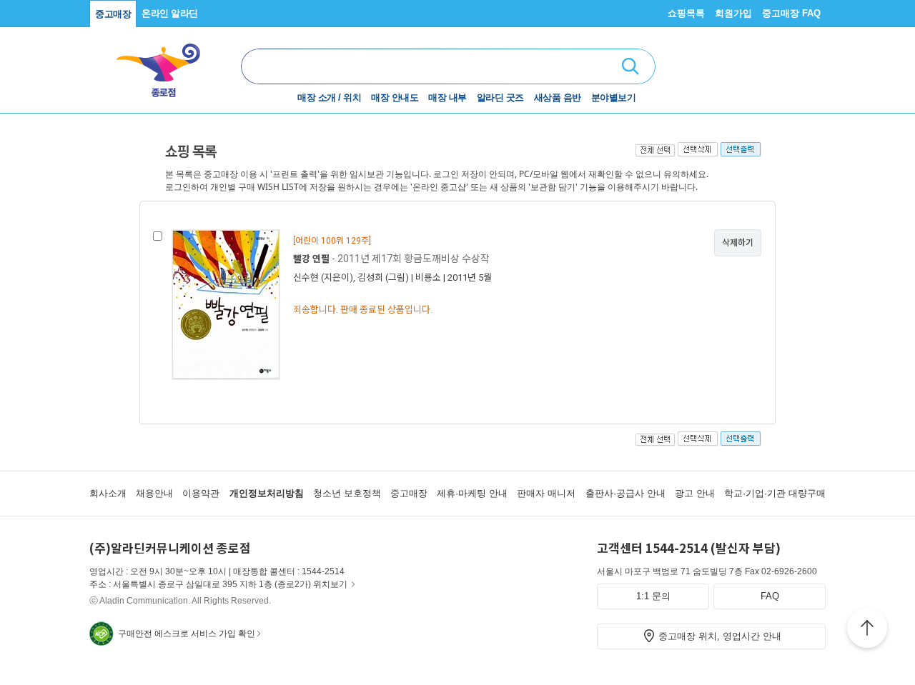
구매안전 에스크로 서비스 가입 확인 (186, 634)
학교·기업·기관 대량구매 (775, 493)
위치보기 (330, 584)
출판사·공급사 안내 (625, 493)
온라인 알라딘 (170, 13)
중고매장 (113, 14)
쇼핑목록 (686, 13)
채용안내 (154, 493)
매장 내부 (447, 97)
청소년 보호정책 (347, 493)
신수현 (306, 277)
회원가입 (733, 13)
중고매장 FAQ (791, 13)
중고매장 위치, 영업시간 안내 (719, 636)
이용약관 (200, 493)
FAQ (770, 596)
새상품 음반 (557, 97)
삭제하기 (737, 243)
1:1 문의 (653, 596)
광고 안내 (695, 493)
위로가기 (867, 630)
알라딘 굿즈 (500, 97)
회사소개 (108, 493)
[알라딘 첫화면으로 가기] (165, 64)
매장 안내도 (394, 97)
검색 (630, 66)
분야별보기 (613, 97)
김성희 (370, 277)
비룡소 (428, 277)
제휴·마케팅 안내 (472, 493)
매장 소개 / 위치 (329, 97)
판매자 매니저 (546, 493)
